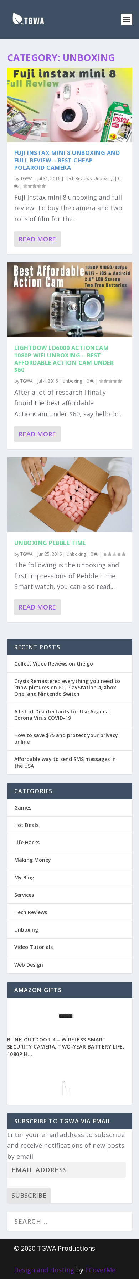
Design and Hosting (44, 1270)
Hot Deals (26, 825)
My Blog (24, 877)
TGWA (26, 179)
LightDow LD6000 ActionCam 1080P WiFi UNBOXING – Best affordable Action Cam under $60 (64, 359)
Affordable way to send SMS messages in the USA (65, 762)
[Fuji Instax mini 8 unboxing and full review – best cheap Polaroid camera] (69, 105)
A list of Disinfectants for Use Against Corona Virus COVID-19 (61, 714)
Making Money (32, 859)
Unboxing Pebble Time (50, 543)
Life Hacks (27, 842)
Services (24, 894)
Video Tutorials (33, 947)
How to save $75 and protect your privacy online (66, 738)
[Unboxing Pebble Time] (69, 494)
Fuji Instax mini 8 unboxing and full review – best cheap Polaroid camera (67, 160)
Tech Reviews (78, 179)
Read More (37, 239)
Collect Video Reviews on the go (53, 663)
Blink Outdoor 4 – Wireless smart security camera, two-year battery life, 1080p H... (66, 1047)
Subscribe (28, 1195)
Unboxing (103, 179)
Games (22, 807)
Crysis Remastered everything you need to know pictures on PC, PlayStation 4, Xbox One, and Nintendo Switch (67, 687)
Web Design (28, 964)
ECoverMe (100, 1270)
